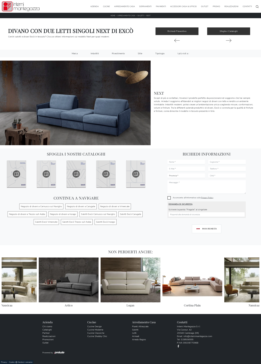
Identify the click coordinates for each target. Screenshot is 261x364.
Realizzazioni (231, 6)
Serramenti (145, 6)
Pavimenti (161, 6)
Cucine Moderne (95, 329)
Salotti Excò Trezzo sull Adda (76, 221)
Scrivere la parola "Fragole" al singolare (188, 209)
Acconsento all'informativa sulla (193, 197)
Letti (134, 333)
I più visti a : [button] (183, 53)
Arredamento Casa (124, 6)
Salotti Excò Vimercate (46, 221)
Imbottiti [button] (95, 53)
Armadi (135, 336)
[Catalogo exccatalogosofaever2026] (46, 174)
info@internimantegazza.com (198, 336)
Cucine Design (94, 326)
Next (148, 16)
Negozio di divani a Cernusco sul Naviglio (41, 206)
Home (113, 16)
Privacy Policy (207, 197)
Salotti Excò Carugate (130, 214)
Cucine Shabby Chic (97, 336)
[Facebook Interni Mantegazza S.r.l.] (178, 346)
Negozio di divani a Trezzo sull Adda (27, 214)
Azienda (94, 6)
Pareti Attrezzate (140, 326)
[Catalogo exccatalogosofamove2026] (106, 174)
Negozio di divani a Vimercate (114, 206)
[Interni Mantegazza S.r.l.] (21, 6)
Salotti (140, 16)
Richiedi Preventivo (177, 31)
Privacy (4, 362)
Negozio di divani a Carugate (81, 206)
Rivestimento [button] (118, 53)
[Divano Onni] (228, 40)
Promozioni (48, 339)
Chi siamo (47, 326)
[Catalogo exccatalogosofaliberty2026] (76, 174)
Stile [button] (140, 53)
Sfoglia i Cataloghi (229, 31)
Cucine (106, 6)
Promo (216, 6)
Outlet (204, 6)
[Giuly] (177, 40)
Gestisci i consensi (25, 362)
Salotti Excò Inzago (105, 221)
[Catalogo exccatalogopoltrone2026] (16, 174)
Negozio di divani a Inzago (63, 214)
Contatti (247, 6)
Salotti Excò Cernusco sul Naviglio (98, 214)
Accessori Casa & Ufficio (183, 6)
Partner (46, 333)
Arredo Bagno (139, 339)
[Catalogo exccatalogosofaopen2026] (136, 174)
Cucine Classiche (95, 333)
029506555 (187, 339)
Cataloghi (47, 329)
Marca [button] (75, 53)
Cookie (12, 362)
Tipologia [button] (159, 53)
